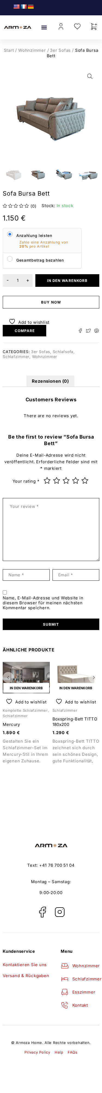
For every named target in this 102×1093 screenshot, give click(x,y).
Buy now (51, 302)
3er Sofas (60, 50)
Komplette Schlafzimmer (25, 710)
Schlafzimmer (16, 356)
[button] (44, 27)
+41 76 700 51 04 (57, 865)
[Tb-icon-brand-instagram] (60, 912)
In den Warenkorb (67, 280)
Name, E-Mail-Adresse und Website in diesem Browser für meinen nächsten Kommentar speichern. (43, 603)
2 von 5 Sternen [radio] (57, 480)
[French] (23, 7)
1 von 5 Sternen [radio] (48, 480)
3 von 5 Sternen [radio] (67, 480)
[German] (30, 7)
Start (9, 50)
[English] (16, 7)
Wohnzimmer (32, 50)
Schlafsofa (63, 351)
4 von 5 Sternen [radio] (76, 480)
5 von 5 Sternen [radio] (85, 480)
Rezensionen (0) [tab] (50, 381)
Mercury (11, 724)
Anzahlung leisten (34, 235)
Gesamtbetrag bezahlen (40, 260)
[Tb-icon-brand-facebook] (42, 912)
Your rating (26, 481)
